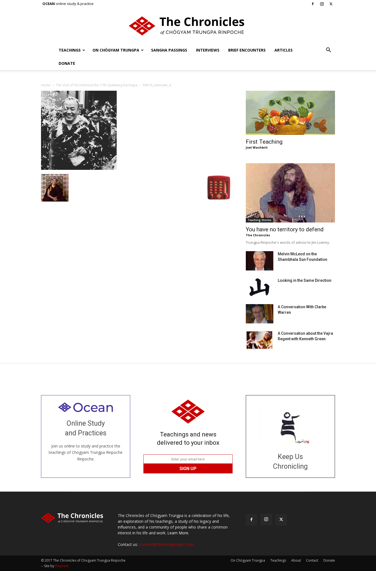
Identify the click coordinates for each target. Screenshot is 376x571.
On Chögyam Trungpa (115, 50)
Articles (283, 50)
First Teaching (264, 141)
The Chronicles (258, 235)
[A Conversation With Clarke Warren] (259, 313)
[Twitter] (331, 4)
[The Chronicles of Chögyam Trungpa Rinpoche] (188, 26)
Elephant (62, 566)
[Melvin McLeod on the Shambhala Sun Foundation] (259, 260)
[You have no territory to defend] (290, 192)
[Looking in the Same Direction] (259, 287)
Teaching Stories (259, 220)
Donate (67, 63)
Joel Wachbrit (257, 147)
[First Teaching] (290, 113)
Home (46, 85)
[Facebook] (313, 4)
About (296, 560)
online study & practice (68, 3)
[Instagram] (322, 4)
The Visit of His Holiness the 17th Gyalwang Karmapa (97, 85)
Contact (312, 560)
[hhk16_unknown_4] (79, 168)
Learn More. (178, 532)
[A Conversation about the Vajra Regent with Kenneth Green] (259, 340)
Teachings (70, 50)
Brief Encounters (247, 50)
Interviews (207, 50)
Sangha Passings (169, 50)
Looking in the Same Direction (304, 280)
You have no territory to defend (285, 229)
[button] (328, 50)
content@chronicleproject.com (166, 544)
